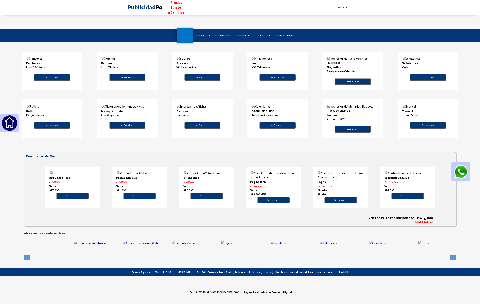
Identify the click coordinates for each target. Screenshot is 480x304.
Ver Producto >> (52, 77)
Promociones (223, 35)
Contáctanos (284, 35)
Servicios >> (202, 35)
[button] (27, 257)
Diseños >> (244, 35)
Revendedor (263, 35)
